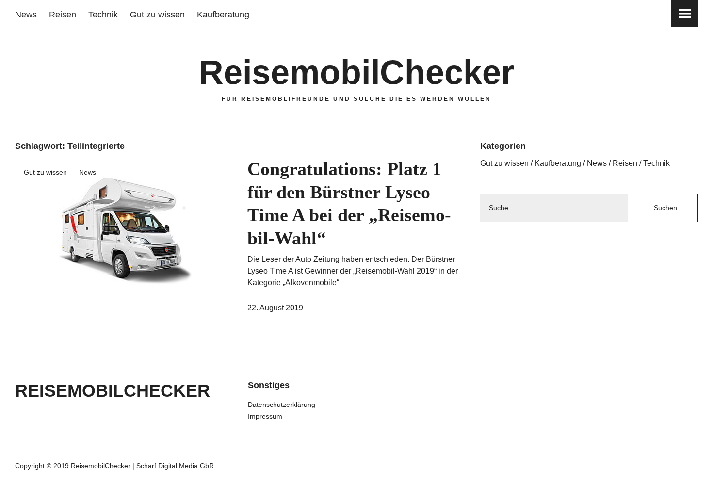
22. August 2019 (275, 308)
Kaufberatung (223, 14)
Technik (103, 14)
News (26, 14)
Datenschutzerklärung (281, 404)
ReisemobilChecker (356, 72)
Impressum (265, 416)
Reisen (62, 14)
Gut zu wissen (157, 14)
